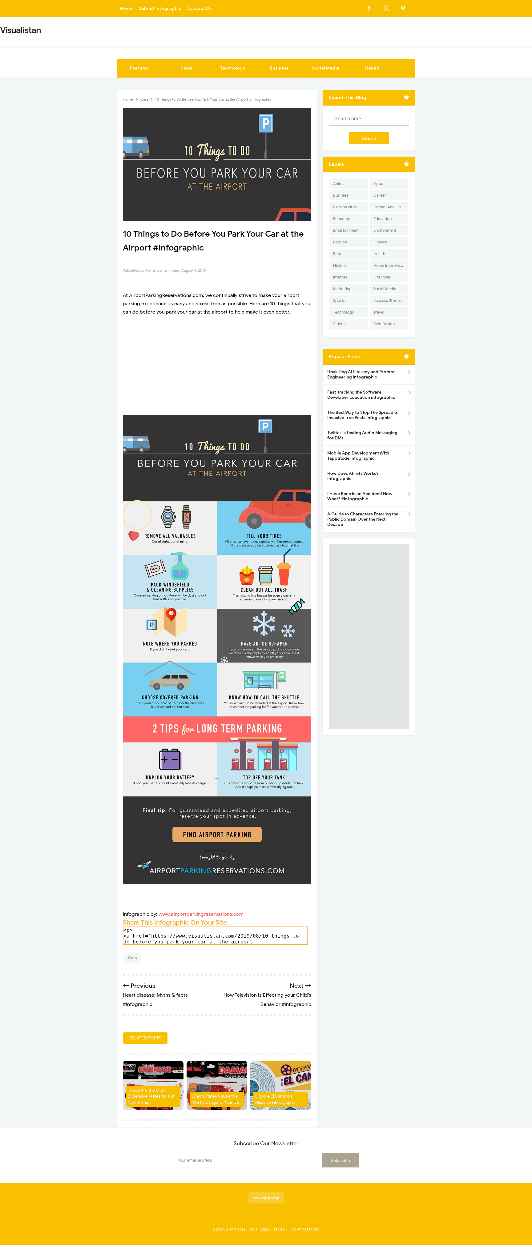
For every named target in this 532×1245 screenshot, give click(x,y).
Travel (378, 312)
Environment (384, 230)
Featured (140, 68)
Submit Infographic (160, 8)
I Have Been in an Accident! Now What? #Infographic (359, 496)
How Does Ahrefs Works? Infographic (352, 476)
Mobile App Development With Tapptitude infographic (358, 455)
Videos (339, 323)
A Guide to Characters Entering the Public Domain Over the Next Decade (362, 519)
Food (338, 253)
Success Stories (387, 300)
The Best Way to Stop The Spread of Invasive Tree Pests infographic (363, 415)
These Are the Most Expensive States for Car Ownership (151, 1096)
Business (279, 68)
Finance (380, 242)
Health (372, 68)
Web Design (384, 323)
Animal (339, 183)
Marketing (342, 288)
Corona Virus (345, 207)
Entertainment (346, 230)
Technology (232, 68)
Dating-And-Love (389, 207)
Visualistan (271, 1229)
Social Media (326, 68)
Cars (132, 957)
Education (382, 218)
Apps (378, 183)
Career (379, 195)
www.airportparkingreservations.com (201, 914)
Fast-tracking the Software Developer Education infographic (361, 395)
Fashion (340, 242)
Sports (339, 300)
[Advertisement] (217, 365)
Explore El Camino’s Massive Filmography (275, 1099)
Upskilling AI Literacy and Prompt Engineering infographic (361, 374)
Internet (340, 277)
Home (126, 8)
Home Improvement (390, 265)
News (186, 68)
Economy (341, 218)
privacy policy (266, 1197)
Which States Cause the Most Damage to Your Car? (216, 1099)
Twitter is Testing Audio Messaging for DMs (362, 435)
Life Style (381, 277)
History (339, 265)
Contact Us (199, 8)
